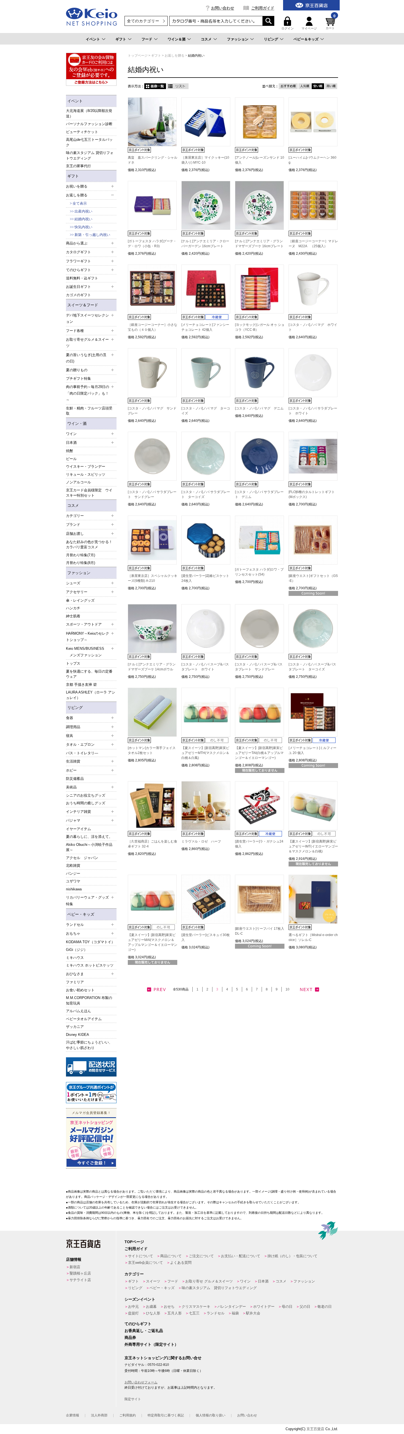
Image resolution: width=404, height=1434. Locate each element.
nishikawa (74, 889)
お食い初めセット (80, 990)
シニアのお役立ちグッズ (85, 795)
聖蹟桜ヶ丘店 (80, 1273)
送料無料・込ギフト (82, 278)
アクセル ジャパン (82, 858)
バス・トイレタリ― (82, 753)
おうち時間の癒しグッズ (85, 803)
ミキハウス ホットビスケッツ (90, 965)
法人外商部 (99, 1415)
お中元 (133, 1306)
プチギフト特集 (78, 378)
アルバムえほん (78, 1011)
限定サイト (132, 1399)
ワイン (245, 1281)
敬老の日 (324, 1306)
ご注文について (201, 1256)
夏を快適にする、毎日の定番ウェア (89, 674)
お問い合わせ (222, 8)
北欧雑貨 (73, 865)
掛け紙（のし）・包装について (292, 1256)
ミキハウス (75, 958)
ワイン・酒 (77, 423)
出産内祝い (83, 211)
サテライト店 (80, 1280)
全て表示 (80, 203)
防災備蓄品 (75, 779)
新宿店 (75, 1267)
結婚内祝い (83, 219)
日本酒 (263, 1281)
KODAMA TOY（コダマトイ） (90, 942)
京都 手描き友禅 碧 (81, 684)
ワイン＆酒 (177, 39)
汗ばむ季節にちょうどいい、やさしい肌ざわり (89, 1045)
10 (287, 989)
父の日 (305, 1306)
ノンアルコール (78, 482)
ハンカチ (73, 608)
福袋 (235, 1313)
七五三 (194, 1313)
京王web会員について (145, 1262)
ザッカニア (75, 1027)
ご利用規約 (127, 1415)
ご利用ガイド (262, 8)
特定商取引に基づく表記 (166, 1415)
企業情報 (72, 1415)
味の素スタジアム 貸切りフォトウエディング (90, 155)
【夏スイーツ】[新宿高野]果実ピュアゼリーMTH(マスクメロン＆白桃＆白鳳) (205, 753)
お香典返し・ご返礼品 (143, 1330)
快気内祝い (83, 227)
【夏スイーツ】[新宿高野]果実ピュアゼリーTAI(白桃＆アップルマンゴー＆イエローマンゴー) (259, 753)
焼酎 (69, 451)
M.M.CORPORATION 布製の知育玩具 (89, 1000)
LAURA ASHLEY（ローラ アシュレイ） (90, 695)
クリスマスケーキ (196, 1306)
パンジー (73, 873)
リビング (271, 39)
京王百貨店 (315, 1429)
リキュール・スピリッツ (85, 474)
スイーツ (153, 1281)
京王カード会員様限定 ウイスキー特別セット (89, 493)
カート (331, 23)
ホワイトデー (264, 1306)
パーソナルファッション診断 (89, 124)
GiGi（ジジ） (76, 950)
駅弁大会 (253, 1313)
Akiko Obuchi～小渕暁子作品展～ (89, 847)
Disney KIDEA (77, 1035)
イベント (93, 39)
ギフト (120, 39)
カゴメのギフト (78, 295)
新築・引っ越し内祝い (92, 235)
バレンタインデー (231, 1306)
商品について (171, 1256)
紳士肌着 (73, 616)
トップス (73, 663)
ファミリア (75, 982)
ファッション (237, 39)
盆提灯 (133, 1313)
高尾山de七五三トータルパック (89, 142)
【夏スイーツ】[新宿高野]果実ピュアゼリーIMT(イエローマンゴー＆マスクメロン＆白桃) (313, 846)
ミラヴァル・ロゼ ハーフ (201, 841)
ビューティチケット (82, 132)
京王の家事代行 (78, 166)
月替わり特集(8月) (80, 563)
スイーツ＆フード (82, 305)
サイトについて (140, 1256)
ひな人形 (153, 1313)
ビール (71, 459)
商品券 (130, 1337)
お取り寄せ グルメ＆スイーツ (209, 1281)
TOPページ (134, 1242)
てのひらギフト (137, 1324)
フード (147, 39)
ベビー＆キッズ (306, 39)
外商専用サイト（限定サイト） (151, 1344)
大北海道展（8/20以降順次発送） (89, 113)
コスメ (206, 39)
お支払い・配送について (240, 1256)
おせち (169, 1306)
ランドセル (216, 1313)
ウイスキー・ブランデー (85, 466)
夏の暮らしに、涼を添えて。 (89, 837)
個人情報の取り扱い (210, 1415)
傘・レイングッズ (80, 600)
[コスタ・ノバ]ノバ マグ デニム (259, 408)
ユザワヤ (73, 881)
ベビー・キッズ (80, 914)
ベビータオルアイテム (84, 1019)
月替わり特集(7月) (80, 555)
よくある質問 (181, 1262)
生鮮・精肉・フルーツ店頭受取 (89, 411)
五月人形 (174, 1313)
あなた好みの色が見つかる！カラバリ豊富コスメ (89, 544)
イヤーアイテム (78, 829)
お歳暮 (151, 1306)
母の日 (287, 1306)
